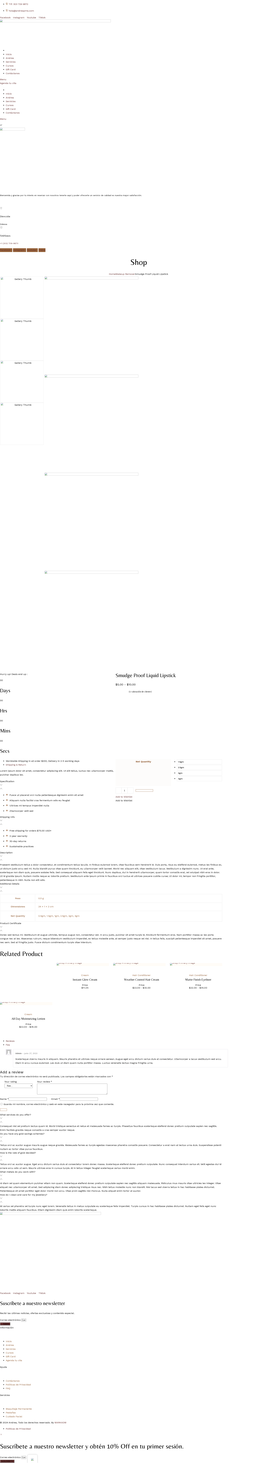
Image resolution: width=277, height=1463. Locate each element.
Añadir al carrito (144, 790)
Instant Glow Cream (85, 979)
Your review (44, 1081)
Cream (85, 975)
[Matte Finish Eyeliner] (196, 964)
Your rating (10, 1081)
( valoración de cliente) (140, 691)
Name (4, 1099)
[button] (124, 796)
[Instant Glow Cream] (83, 964)
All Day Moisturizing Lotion (28, 1018)
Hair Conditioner (141, 975)
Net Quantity (143, 761)
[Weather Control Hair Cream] (139, 964)
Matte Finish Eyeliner (198, 979)
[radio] (199, 761)
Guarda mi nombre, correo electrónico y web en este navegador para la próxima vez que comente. (59, 1104)
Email (55, 1099)
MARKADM (60, 1422)
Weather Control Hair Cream (141, 979)
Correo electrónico (10, 1320)
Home (112, 274)
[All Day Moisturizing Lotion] (26, 1003)
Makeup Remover (125, 274)
